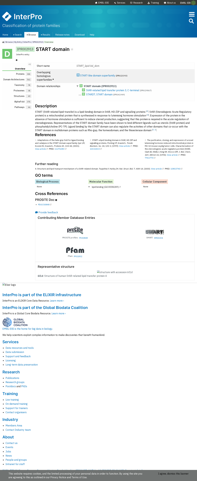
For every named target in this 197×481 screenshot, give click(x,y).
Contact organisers (16, 412)
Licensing (11, 360)
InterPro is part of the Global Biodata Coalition (45, 307)
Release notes (62, 34)
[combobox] (177, 21)
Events (9, 447)
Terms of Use (79, 477)
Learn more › (57, 300)
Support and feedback (18, 356)
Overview (49, 42)
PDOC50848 (43, 204)
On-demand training (17, 403)
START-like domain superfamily (97, 75)
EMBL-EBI (103, 2)
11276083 (59, 149)
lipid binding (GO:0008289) (105, 186)
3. (146, 140)
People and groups (16, 459)
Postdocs (11, 386)
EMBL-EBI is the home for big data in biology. (27, 328)
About (8, 437)
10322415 (95, 149)
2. (91, 140)
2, (154, 129)
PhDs (24, 386)
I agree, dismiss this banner (173, 473)
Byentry (18, 42)
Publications (12, 378)
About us (171, 2)
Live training (12, 399)
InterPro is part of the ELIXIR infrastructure (41, 294)
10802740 (175, 168)
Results (45, 34)
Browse (31, 34)
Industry (10, 419)
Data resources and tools (20, 347)
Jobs (8, 451)
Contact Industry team (18, 429)
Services (121, 2)
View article (40, 149)
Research (138, 2)
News (9, 455)
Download (80, 34)
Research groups (15, 382)
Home (5, 34)
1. (36, 140)
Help (92, 34)
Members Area (14, 425)
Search (17, 34)
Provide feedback (48, 212)
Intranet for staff (15, 464)
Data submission (15, 352)
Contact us (12, 443)
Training (155, 2)
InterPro (27, 42)
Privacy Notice (58, 477)
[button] (191, 21)
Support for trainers (17, 408)
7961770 (149, 158)
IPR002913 (38, 42)
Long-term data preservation (22, 364)
